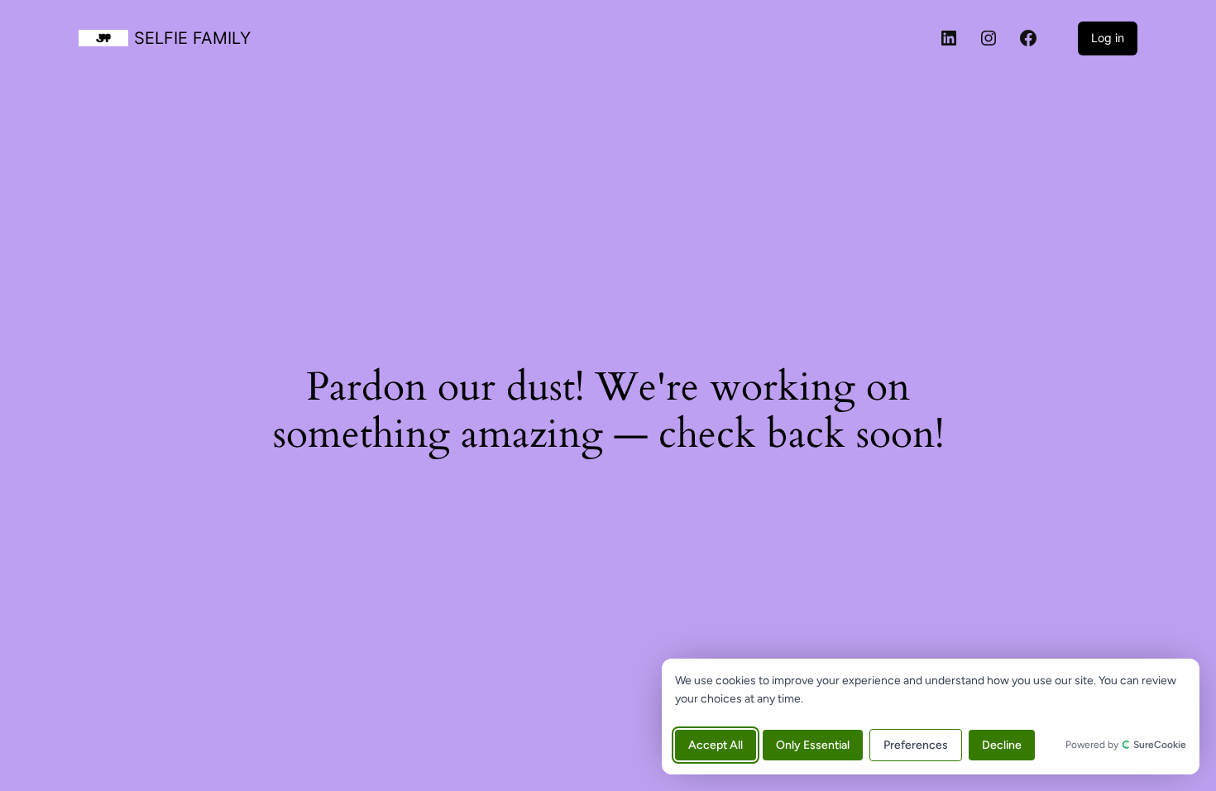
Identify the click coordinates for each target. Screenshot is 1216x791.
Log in (1107, 38)
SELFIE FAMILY (192, 38)
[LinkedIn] (949, 38)
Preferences (915, 745)
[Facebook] (1028, 38)
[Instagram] (988, 38)
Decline (1002, 745)
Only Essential (813, 745)
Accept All (715, 745)
